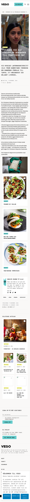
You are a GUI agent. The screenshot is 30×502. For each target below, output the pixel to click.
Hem (3, 12)
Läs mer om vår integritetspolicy (15, 491)
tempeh (4, 297)
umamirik (18, 133)
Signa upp (7, 422)
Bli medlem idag (9, 437)
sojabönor (4, 107)
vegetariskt (23, 297)
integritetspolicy (9, 419)
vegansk (15, 297)
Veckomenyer (4, 464)
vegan (10, 297)
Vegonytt (3, 461)
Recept (2, 458)
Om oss (2, 469)
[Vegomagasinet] (5, 4)
